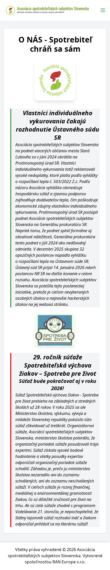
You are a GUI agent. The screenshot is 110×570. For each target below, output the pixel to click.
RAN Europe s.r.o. (68, 562)
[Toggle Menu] (103, 10)
